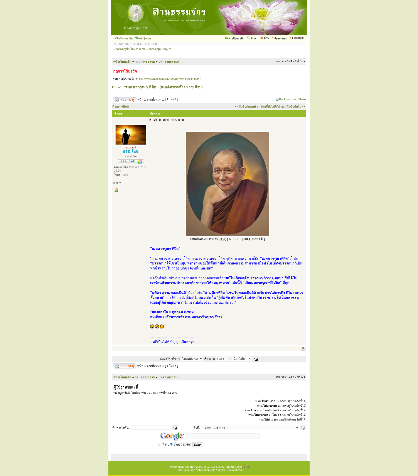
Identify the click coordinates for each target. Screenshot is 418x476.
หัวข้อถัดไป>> (296, 106)
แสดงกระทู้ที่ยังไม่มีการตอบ (129, 48)
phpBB (189, 466)
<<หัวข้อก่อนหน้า (246, 106)
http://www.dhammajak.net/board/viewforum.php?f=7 (170, 78)
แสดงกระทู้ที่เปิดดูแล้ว (159, 48)
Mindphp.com (207, 470)
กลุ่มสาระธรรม (145, 61)
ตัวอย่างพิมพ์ (120, 106)
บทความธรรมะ (168, 61)
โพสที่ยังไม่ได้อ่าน (272, 106)
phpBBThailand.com (230, 470)
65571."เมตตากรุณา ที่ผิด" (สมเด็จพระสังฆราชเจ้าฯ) (157, 87)
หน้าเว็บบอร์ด (122, 61)
